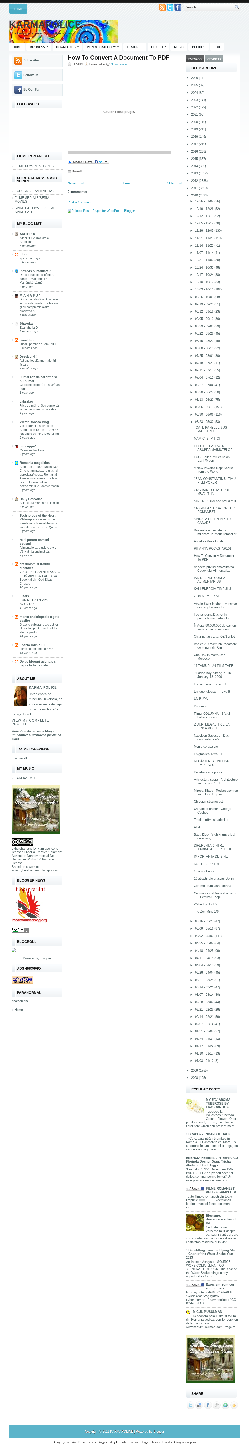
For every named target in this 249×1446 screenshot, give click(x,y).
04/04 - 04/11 (204, 965)
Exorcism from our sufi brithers (220, 1286)
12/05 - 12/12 (204, 223)
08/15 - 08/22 (204, 341)
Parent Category (103, 47)
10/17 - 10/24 (204, 275)
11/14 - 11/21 (204, 245)
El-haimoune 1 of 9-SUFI (211, 684)
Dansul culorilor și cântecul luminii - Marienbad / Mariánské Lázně (37, 278)
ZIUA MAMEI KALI (207, 596)
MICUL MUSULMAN (207, 1312)
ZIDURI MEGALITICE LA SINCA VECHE (211, 726)
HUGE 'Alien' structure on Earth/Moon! (212, 458)
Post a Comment (79, 202)
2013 (195, 173)
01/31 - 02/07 (204, 1031)
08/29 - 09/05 (204, 326)
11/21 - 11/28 (204, 238)
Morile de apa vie (206, 746)
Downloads (67, 47)
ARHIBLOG (28, 234)
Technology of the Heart (37, 515)
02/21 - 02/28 (204, 1009)
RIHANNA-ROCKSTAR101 (212, 548)
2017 (195, 144)
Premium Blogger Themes (145, 1442)
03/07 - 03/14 (204, 994)
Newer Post (76, 183)
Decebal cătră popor (208, 772)
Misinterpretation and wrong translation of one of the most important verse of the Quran (39, 523)
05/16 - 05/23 (204, 921)
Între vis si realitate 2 (35, 271)
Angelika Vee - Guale (208, 541)
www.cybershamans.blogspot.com (36, 870)
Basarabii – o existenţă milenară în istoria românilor (215, 532)
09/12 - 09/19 (204, 311)
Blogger (45, 958)
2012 (195, 181)
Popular (195, 58)
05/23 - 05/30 (204, 422)
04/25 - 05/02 (204, 943)
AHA (197, 827)
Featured (135, 47)
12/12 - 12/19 (204, 216)
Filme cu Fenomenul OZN (36, 649)
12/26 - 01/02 (204, 201)
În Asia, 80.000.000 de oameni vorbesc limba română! (215, 627)
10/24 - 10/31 (204, 267)
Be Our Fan (31, 89)
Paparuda (200, 706)
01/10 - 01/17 (204, 1053)
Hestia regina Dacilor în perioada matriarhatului (211, 616)
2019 (195, 129)
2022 (195, 107)
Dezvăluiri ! (28, 356)
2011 (195, 188)
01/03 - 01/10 (204, 1061)
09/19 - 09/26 (204, 304)
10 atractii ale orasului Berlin (214, 878)
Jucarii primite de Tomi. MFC (38, 344)
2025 (195, 85)
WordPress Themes (84, 1442)
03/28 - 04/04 (204, 972)
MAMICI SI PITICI (207, 438)
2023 (195, 100)
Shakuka (26, 323)
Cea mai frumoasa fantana (212, 886)
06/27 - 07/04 (204, 385)
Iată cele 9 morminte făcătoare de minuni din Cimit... (215, 645)
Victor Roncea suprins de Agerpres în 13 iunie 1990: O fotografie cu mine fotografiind (39, 429)
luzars (24, 596)
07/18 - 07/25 (204, 363)
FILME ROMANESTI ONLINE (36, 166)
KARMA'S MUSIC (27, 778)
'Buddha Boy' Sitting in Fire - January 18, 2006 (214, 675)
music (179, 47)
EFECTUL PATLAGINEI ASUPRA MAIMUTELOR (213, 447)
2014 (195, 166)
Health (158, 47)
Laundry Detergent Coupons (179, 1442)
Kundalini (27, 340)
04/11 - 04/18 (204, 958)
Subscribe (31, 60)
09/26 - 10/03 (204, 297)
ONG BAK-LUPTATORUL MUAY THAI (212, 491)
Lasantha (121, 1442)
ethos (24, 254)
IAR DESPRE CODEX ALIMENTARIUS (209, 579)
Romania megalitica (35, 463)
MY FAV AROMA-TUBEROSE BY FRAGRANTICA (218, 1103)
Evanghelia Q (29, 327)
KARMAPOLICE (45, 24)
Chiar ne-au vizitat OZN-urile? (214, 636)
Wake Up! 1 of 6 (205, 904)
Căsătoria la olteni (32, 450)
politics (198, 47)
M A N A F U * (30, 295)
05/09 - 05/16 (204, 928)
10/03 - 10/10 (204, 289)
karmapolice (46, 848)
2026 (195, 78)
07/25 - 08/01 (204, 355)
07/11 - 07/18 (204, 370)
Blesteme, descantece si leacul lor (221, 1219)
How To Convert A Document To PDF (118, 57)
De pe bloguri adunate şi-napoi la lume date (39, 663)
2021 (195, 114)
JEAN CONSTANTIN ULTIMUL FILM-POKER (215, 480)
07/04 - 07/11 (204, 377)
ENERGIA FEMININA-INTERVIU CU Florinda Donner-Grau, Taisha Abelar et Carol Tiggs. (212, 1161)
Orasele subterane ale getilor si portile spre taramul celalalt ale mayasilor (39, 628)
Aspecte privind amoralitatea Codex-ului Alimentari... (214, 568)
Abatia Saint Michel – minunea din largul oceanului (215, 605)
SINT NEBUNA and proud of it (215, 501)
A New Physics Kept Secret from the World (213, 469)
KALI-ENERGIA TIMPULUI (213, 589)
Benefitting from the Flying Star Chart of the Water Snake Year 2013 (211, 1253)
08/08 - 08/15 (204, 348)
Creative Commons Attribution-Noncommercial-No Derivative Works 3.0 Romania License (37, 857)
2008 (195, 1078)
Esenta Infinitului (32, 645)
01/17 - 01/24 (204, 1046)
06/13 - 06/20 (204, 399)
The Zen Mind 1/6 (206, 911)
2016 (195, 151)
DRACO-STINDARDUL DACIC (209, 1134)
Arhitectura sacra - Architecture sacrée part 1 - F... (216, 781)
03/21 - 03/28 (204, 980)
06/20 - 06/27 (204, 392)
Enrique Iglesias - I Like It (212, 691)
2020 (195, 122)
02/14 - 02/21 (204, 1017)
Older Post (174, 183)
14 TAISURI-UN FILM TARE (213, 666)
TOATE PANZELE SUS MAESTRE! (210, 429)
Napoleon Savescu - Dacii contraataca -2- (212, 737)
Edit (217, 47)
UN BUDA (201, 699)
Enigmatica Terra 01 (208, 754)
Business (39, 47)
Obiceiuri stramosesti (209, 801)
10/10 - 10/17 (204, 282)
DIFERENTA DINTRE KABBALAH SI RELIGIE (213, 847)
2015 (195, 159)
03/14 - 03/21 (204, 987)
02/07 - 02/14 (204, 1024)
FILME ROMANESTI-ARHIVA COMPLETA (221, 1190)
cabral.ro (26, 401)
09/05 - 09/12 (204, 319)
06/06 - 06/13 (204, 407)
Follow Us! (31, 75)
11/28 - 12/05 (204, 230)
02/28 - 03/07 (204, 1002)
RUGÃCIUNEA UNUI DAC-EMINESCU (212, 763)
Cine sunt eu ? (204, 871)
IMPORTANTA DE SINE (211, 856)
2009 (195, 1070)
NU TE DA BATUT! (207, 864)
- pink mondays (30, 258)
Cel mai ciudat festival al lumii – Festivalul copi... (215, 895)
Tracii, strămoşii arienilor (211, 820)
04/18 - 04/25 (204, 951)
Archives (214, 58)
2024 (195, 92)
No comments (119, 64)
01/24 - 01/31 (204, 1039)
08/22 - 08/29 (204, 333)
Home (18, 9)
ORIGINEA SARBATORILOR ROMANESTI (214, 510)
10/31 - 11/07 (204, 260)
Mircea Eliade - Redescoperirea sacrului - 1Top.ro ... (216, 792)
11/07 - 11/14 (204, 253)
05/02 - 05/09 (204, 936)
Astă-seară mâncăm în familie (39, 503)
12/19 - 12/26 (204, 209)
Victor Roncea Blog (34, 422)
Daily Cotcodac (31, 499)
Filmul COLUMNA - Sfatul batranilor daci (212, 715)
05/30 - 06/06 (204, 414)
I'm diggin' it (29, 446)
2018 (195, 136)
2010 (195, 195)
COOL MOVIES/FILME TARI (35, 191)
